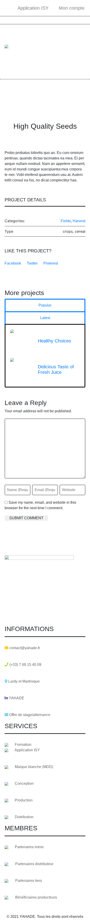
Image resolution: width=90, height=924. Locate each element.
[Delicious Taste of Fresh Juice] (21, 369)
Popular (45, 305)
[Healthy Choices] (21, 340)
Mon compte (71, 8)
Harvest (79, 221)
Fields (66, 221)
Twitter (32, 263)
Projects (31, 93)
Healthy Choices (54, 340)
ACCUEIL (13, 93)
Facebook (13, 263)
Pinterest (50, 263)
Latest (45, 318)
